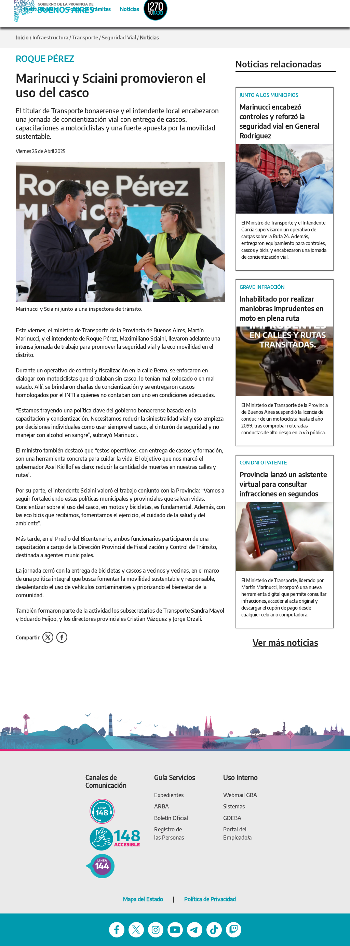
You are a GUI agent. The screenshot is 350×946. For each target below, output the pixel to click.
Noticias (124, 7)
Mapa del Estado (143, 899)
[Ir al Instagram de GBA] (155, 929)
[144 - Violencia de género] (100, 865)
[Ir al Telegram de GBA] (194, 929)
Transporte (85, 37)
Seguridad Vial (119, 37)
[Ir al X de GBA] (136, 929)
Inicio (22, 37)
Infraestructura (50, 37)
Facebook (61, 637)
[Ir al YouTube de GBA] (175, 929)
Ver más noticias (285, 643)
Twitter (47, 637)
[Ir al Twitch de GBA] (233, 929)
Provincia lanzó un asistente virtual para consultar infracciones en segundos (283, 484)
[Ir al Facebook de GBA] (116, 929)
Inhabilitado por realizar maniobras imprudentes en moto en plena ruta (282, 308)
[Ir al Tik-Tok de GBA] (214, 929)
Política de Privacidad (210, 899)
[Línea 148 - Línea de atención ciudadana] (100, 811)
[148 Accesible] (112, 838)
